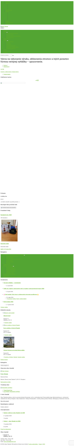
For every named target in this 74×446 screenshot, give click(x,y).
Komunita (9, 298)
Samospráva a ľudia (5, 382)
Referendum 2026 (8, 301)
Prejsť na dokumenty (6, 429)
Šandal (15, 357)
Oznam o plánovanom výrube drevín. (10, 71)
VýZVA (2, 69)
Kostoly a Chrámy (8, 357)
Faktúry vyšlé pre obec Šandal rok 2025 (14, 413)
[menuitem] (7, 2)
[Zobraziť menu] (7, 32)
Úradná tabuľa (6, 74)
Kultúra (14, 298)
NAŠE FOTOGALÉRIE (6, 249)
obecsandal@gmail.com (10, 441)
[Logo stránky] (4, 26)
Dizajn (40, 444)
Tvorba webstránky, (33, 444)
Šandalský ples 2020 (6, 215)
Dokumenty (6, 66)
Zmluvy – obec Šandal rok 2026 (11, 421)
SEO (44, 444)
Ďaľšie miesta (4, 359)
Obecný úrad (6, 315)
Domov (5, 65)
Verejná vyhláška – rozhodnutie (12, 282)
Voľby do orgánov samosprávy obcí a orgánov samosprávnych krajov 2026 (23, 288)
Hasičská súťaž (5, 243)
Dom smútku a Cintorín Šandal (11, 328)
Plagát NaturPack (7, 390)
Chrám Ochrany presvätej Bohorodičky (14, 350)
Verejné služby (8, 322)
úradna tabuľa (23, 298)
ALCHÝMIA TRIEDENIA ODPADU (11, 391)
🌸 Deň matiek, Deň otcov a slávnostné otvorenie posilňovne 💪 (21, 294)
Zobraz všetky (4, 307)
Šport (17, 298)
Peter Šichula (4, 374)
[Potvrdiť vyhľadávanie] (13, 55)
